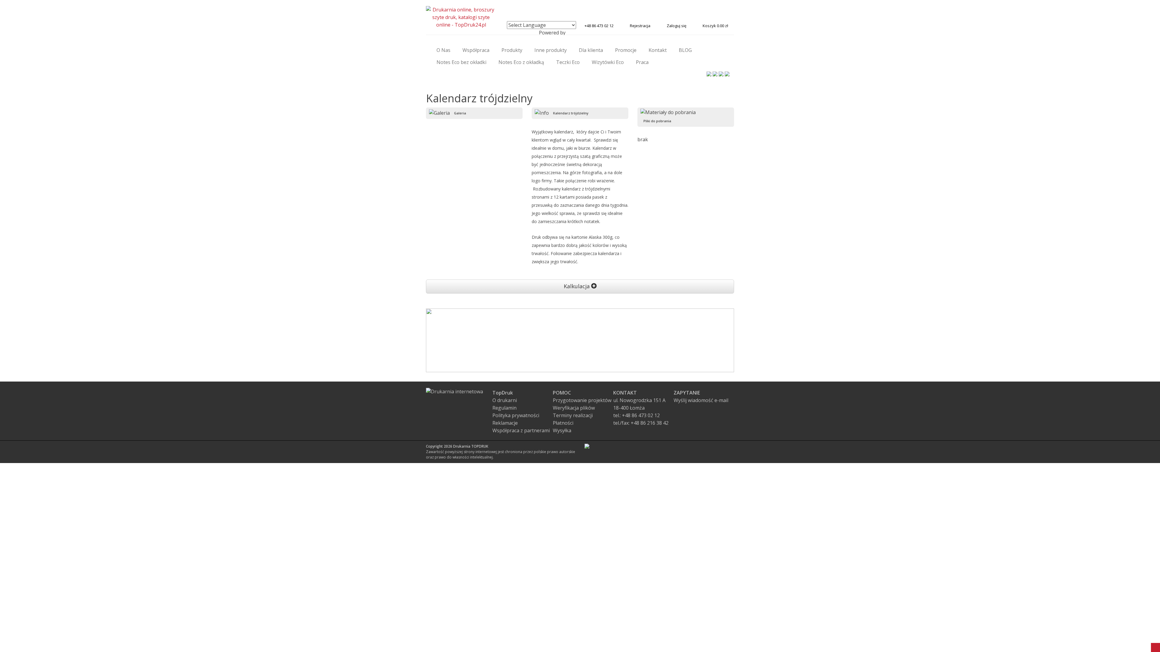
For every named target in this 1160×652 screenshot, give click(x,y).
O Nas (443, 50)
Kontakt (658, 50)
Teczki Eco (568, 62)
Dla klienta (591, 50)
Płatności (563, 423)
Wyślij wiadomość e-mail (701, 400)
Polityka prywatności (515, 415)
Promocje (625, 50)
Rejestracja (640, 25)
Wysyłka (562, 430)
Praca (642, 62)
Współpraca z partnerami (521, 430)
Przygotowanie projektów (582, 400)
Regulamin (504, 407)
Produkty (511, 50)
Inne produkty (550, 50)
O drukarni (504, 400)
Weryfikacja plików (574, 407)
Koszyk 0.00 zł (715, 25)
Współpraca (475, 50)
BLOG (685, 50)
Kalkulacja (577, 286)
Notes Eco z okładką (521, 62)
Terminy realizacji (573, 415)
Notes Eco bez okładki (461, 62)
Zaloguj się (676, 25)
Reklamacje (505, 423)
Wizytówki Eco (608, 62)
